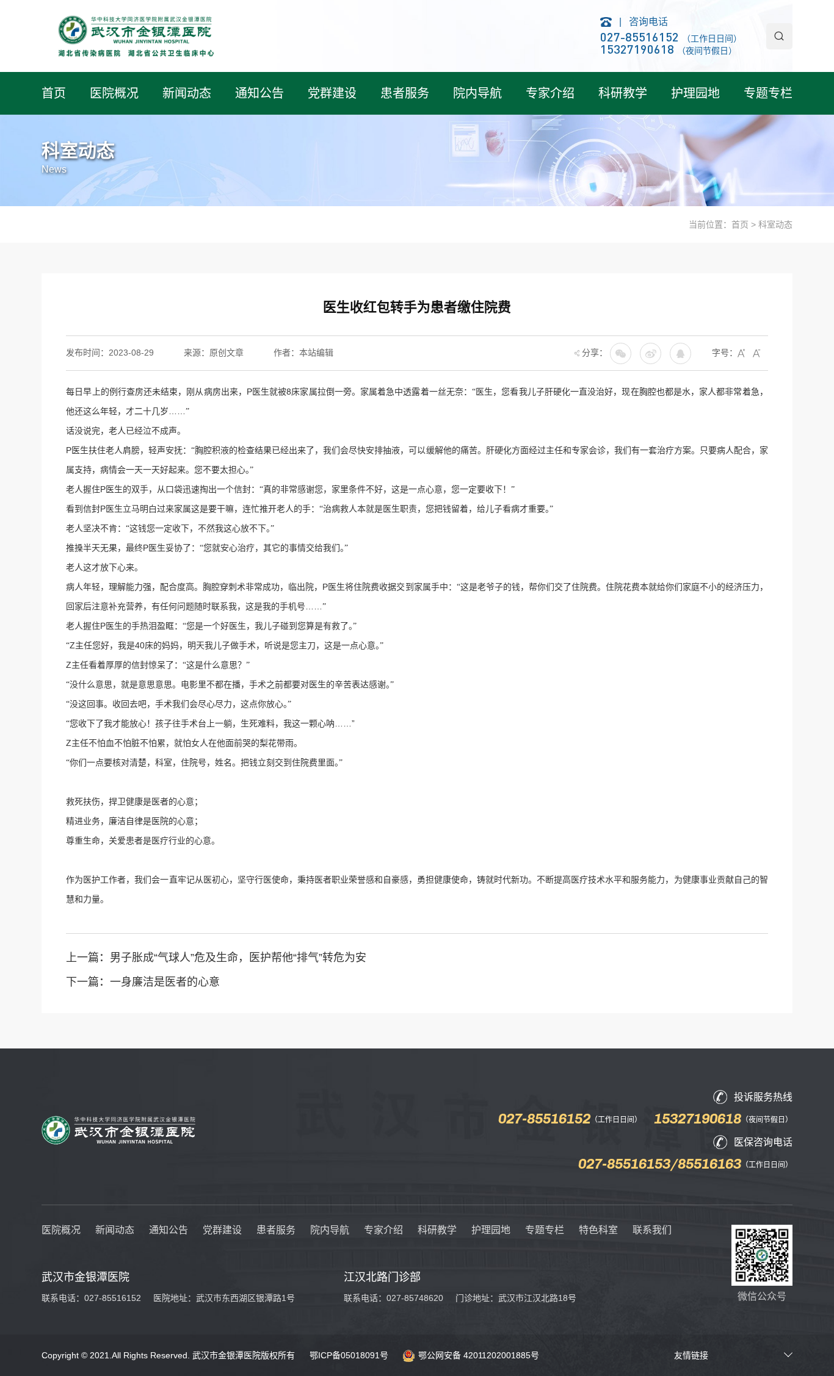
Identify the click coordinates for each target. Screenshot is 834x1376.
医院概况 (114, 93)
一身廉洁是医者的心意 (165, 982)
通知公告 (259, 93)
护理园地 (695, 93)
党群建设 (332, 93)
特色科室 (598, 1230)
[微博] (680, 352)
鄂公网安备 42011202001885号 (478, 1355)
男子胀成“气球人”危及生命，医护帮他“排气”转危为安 (238, 957)
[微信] (650, 352)
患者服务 (404, 93)
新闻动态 (186, 93)
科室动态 (775, 224)
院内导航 (477, 93)
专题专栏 (768, 93)
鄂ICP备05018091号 (349, 1355)
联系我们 (652, 1230)
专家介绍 (550, 93)
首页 (54, 93)
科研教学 (622, 93)
